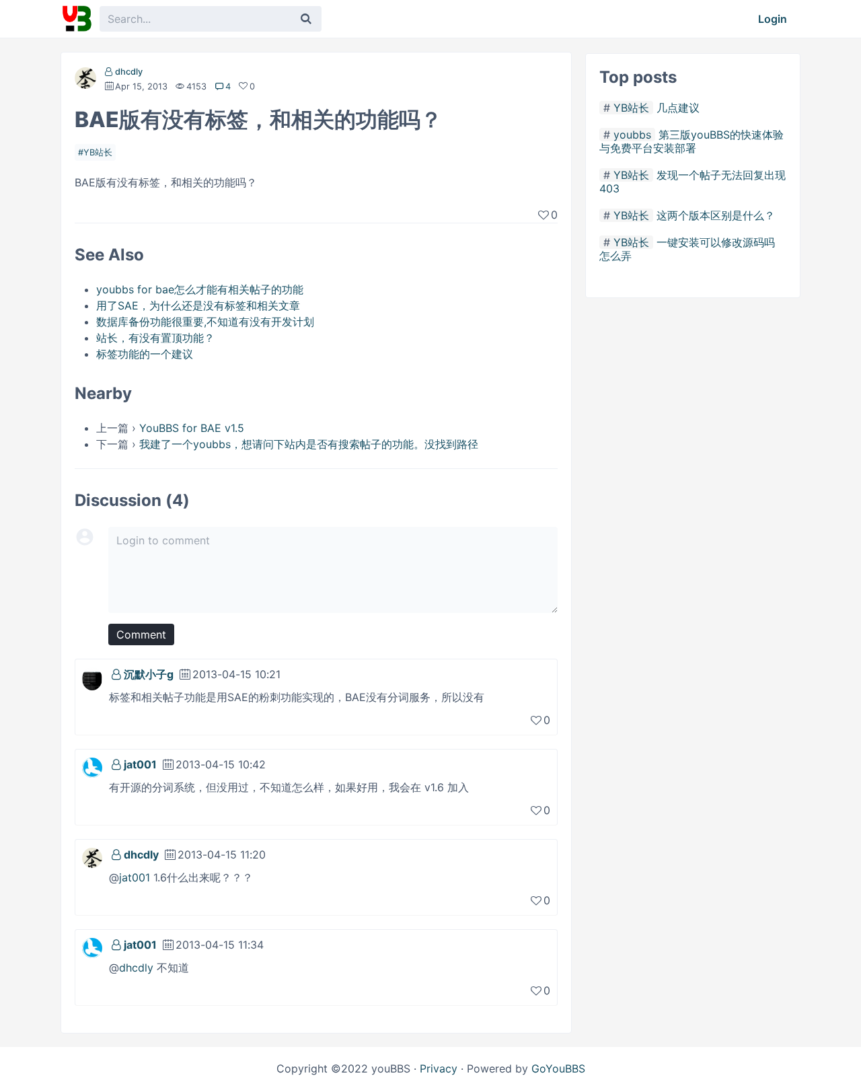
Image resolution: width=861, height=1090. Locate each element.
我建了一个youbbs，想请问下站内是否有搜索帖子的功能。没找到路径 (308, 444)
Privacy (438, 1068)
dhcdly (129, 72)
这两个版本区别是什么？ (716, 215)
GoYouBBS (558, 1068)
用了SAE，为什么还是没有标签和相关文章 (198, 305)
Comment (141, 634)
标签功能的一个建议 (144, 354)
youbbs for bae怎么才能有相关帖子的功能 (199, 289)
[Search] (306, 19)
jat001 (140, 764)
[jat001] (92, 766)
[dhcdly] (85, 81)
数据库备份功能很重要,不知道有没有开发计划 (205, 321)
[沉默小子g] (92, 676)
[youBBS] (77, 19)
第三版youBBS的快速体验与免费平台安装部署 (691, 141)
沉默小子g (149, 674)
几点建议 (678, 107)
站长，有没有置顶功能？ (155, 337)
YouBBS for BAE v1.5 (191, 428)
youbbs (632, 134)
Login (772, 19)
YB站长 (97, 152)
